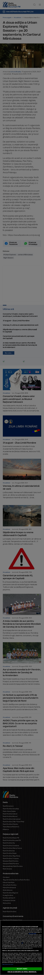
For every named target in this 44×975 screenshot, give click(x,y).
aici (22, 942)
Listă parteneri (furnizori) (7, 964)
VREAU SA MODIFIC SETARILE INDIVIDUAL (22, 972)
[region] (22, 947)
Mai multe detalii (32, 933)
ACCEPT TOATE (22, 969)
